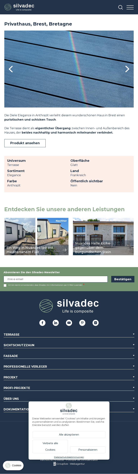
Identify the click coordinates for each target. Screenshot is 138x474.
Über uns (11, 398)
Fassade (11, 356)
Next (127, 69)
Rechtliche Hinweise (52, 459)
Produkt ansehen (25, 143)
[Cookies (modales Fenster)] (13, 466)
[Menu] (130, 7)
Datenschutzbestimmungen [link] (69, 457)
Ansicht (9, 219)
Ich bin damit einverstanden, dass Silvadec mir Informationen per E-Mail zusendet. (45, 285)
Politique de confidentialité (82, 459)
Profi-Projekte (17, 388)
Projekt (11, 377)
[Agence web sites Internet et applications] (54, 463)
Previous (11, 69)
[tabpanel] (69, 69)
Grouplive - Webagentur (71, 463)
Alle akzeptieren (69, 434)
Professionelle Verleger (25, 366)
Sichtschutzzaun (19, 345)
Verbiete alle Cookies (50, 446)
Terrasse (11, 334)
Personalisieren (87, 449)
